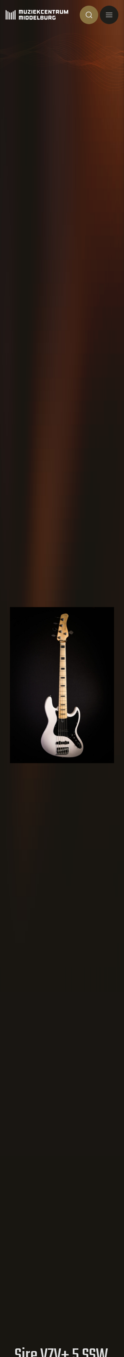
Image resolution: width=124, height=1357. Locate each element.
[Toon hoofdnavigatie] (109, 15)
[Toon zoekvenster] (89, 15)
